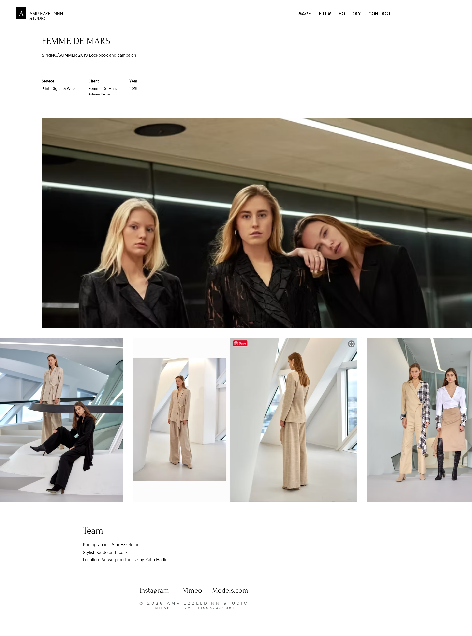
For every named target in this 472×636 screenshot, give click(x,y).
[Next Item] (463, 420)
